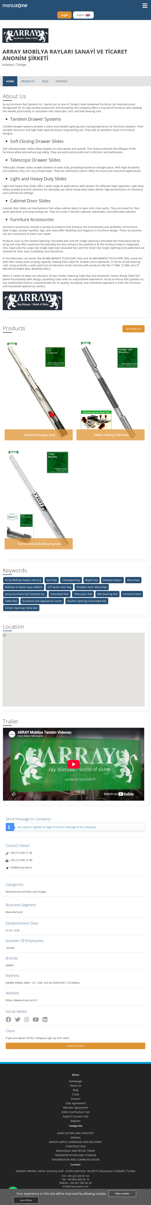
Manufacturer (14, 912)
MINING (75, 1137)
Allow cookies (122, 1193)
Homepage (75, 1081)
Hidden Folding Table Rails (111, 435)
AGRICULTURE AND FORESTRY (75, 1133)
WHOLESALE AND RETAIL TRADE (75, 1150)
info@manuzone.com (75, 1186)
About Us (75, 1085)
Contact (75, 1099)
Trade (75, 1094)
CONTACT (62, 81)
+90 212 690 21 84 (21, 852)
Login (64, 15)
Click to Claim (75, 1046)
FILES (45, 81)
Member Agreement (75, 1107)
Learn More (26, 1200)
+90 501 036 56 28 (80, 1183)
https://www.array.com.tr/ (22, 1000)
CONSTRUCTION (76, 1146)
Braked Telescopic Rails (39, 435)
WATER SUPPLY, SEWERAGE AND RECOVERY (75, 1142)
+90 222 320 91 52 (78, 1176)
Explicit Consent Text (75, 1116)
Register (76, 1121)
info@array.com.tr (21, 867)
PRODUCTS (28, 81)
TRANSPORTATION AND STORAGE (75, 1155)
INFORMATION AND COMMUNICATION (75, 1159)
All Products (133, 329)
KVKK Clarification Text (75, 1112)
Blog (75, 1090)
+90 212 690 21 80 (21, 860)
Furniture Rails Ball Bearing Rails (39, 544)
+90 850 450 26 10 (78, 1179)
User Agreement (76, 1103)
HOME (10, 81)
